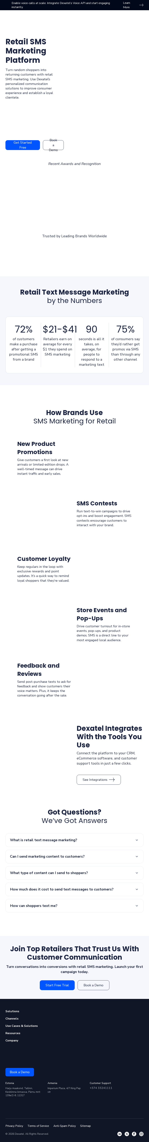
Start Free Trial (57, 985)
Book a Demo (53, 145)
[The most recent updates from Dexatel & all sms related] (127, 1134)
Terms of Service (38, 1126)
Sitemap (85, 1126)
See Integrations (95, 780)
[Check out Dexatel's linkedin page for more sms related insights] (119, 1134)
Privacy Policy (14, 1126)
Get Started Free (23, 145)
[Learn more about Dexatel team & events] (141, 1134)
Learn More (126, 5)
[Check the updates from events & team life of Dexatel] (134, 1134)
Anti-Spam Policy (64, 1126)
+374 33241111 (101, 1088)
